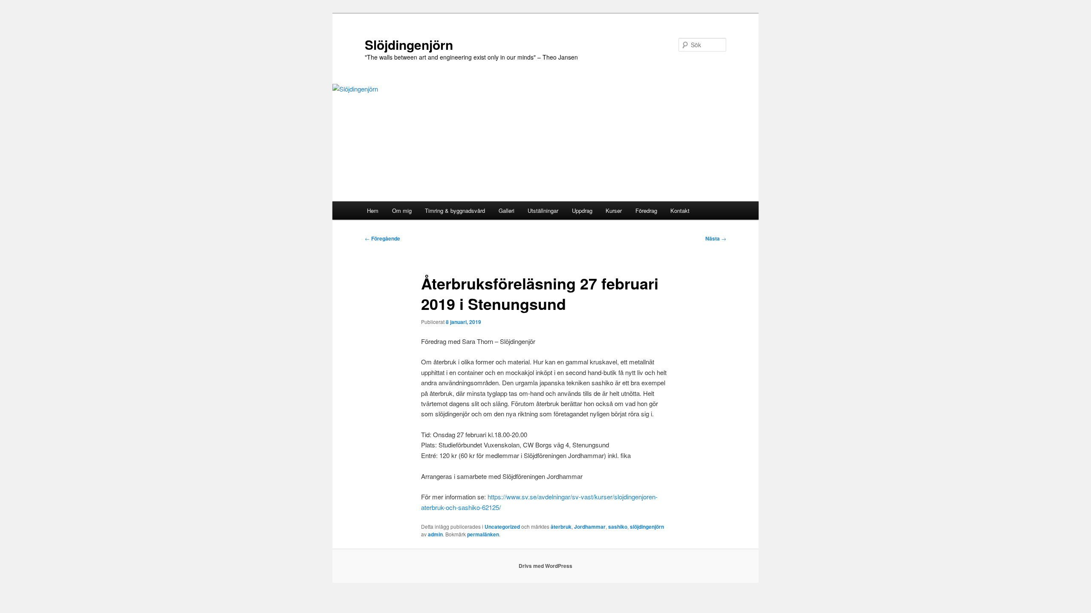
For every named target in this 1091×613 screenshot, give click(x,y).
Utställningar (543, 210)
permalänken (483, 534)
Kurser (614, 210)
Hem (372, 210)
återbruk (561, 526)
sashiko (617, 526)
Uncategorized (502, 526)
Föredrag (646, 210)
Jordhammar (590, 526)
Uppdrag (582, 210)
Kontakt (680, 210)
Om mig (402, 210)
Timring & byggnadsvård (455, 210)
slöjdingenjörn (647, 526)
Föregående (382, 238)
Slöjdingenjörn (409, 44)
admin (435, 534)
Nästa (715, 238)
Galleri (506, 210)
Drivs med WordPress (545, 566)
